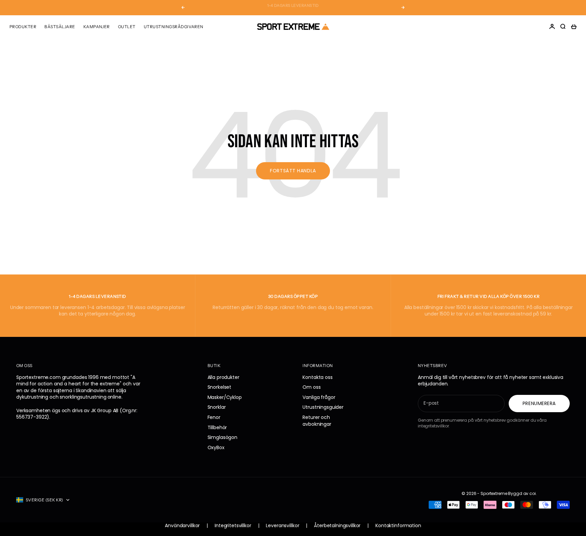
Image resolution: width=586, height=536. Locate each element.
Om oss (311, 387)
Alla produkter (223, 377)
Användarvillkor (182, 525)
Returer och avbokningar (316, 420)
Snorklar (217, 407)
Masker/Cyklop (225, 397)
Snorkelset (220, 387)
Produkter (22, 26)
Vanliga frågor (318, 397)
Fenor (214, 417)
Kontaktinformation (398, 525)
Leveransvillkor (282, 525)
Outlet (127, 26)
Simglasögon (222, 437)
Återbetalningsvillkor (337, 525)
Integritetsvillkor (233, 525)
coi (532, 493)
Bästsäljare (59, 26)
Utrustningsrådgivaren (173, 26)
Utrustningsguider (323, 407)
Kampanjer (96, 26)
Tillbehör (217, 427)
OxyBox (216, 447)
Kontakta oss (317, 377)
